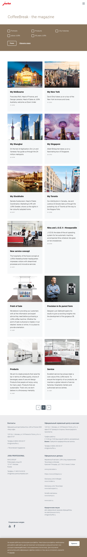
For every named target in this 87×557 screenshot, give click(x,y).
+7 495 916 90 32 (19, 471)
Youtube (9, 526)
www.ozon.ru (49, 500)
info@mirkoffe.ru (13, 443)
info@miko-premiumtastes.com (17, 474)
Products (38, 31)
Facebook (14, 526)
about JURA (15, 36)
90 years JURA (40, 36)
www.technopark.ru (51, 488)
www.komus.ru (49, 495)
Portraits (14, 31)
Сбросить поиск (25, 43)
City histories (64, 31)
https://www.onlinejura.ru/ (53, 474)
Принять (74, 543)
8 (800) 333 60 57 (19, 441)
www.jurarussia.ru (51, 469)
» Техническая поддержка (16, 448)
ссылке (11, 552)
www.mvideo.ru (50, 481)
